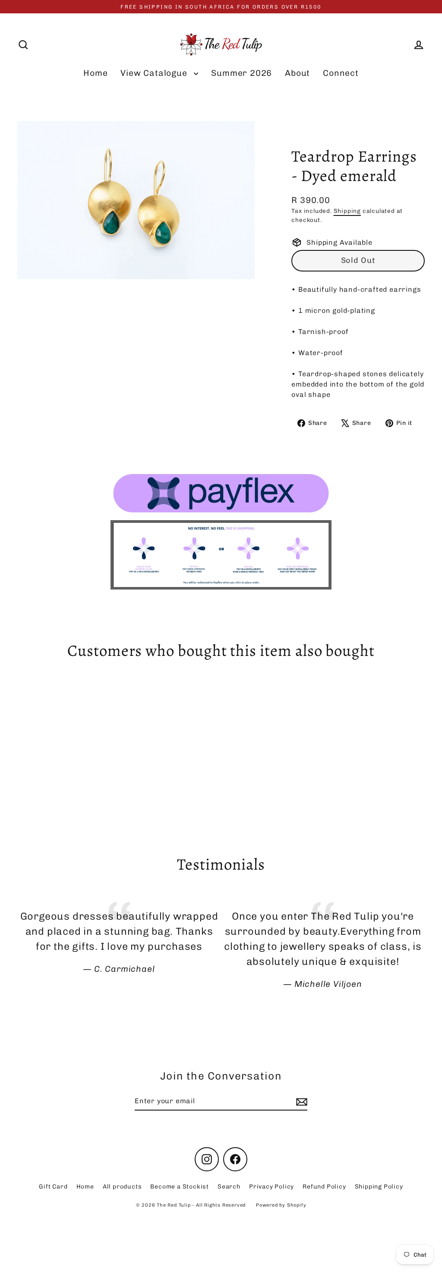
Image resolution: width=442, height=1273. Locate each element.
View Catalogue (154, 73)
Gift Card (53, 1186)
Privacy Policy (271, 1186)
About (297, 73)
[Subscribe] (300, 1101)
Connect (341, 73)
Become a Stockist (179, 1186)
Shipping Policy (379, 1186)
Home (95, 73)
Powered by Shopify (281, 1205)
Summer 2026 (241, 73)
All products (122, 1186)
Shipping (347, 210)
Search (229, 1186)
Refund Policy (324, 1186)
